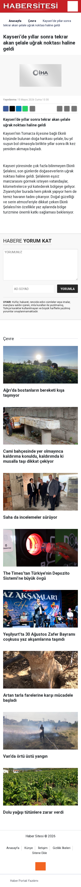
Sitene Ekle (39, 853)
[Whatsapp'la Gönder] (25, 108)
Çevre (32, 21)
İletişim (43, 848)
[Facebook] (6, 108)
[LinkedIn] (18, 108)
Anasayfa (14, 21)
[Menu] (72, 6)
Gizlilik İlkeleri (61, 848)
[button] (59, 108)
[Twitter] (12, 108)
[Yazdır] (32, 108)
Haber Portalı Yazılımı (24, 880)
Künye (29, 848)
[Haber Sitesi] (30, 6)
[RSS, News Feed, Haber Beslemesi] (40, 866)
